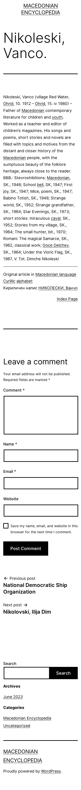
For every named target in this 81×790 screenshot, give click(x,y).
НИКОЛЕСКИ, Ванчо (58, 287)
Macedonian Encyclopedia (27, 718)
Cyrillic (9, 281)
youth (57, 117)
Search (9, 663)
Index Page (67, 298)
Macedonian (33, 110)
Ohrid (8, 103)
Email (9, 471)
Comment (14, 390)
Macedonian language (55, 274)
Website (11, 499)
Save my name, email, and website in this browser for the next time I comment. (44, 529)
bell (40, 184)
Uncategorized (16, 725)
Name (10, 444)
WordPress (51, 771)
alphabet (24, 281)
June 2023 (13, 696)
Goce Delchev (55, 245)
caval (55, 218)
